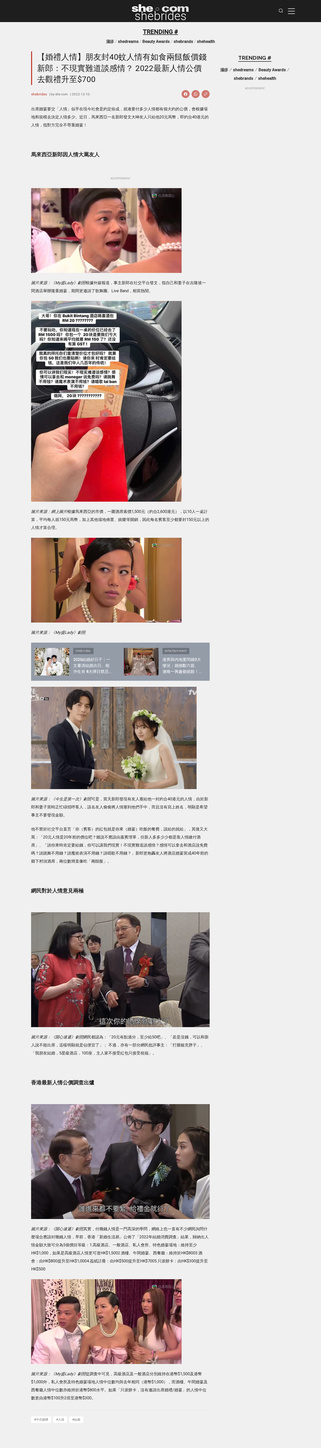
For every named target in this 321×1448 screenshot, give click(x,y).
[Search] (280, 11)
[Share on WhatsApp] (196, 94)
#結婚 (76, 1419)
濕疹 (110, 41)
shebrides (161, 16)
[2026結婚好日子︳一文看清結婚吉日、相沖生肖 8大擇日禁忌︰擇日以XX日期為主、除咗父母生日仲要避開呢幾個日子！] (52, 661)
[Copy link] (206, 94)
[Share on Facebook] (186, 94)
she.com (61, 94)
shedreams (128, 41)
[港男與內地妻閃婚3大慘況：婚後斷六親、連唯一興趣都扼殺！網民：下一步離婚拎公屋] (141, 661)
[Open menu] (291, 11)
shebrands (183, 41)
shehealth (206, 41)
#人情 (60, 1419)
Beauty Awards (156, 41)
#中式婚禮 (41, 1419)
